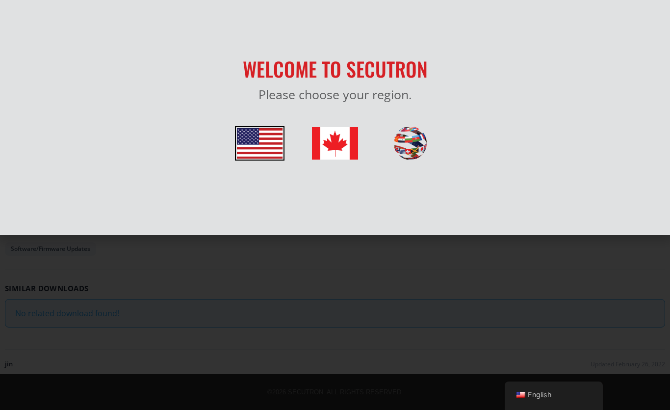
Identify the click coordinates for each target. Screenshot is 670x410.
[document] (335, 205)
